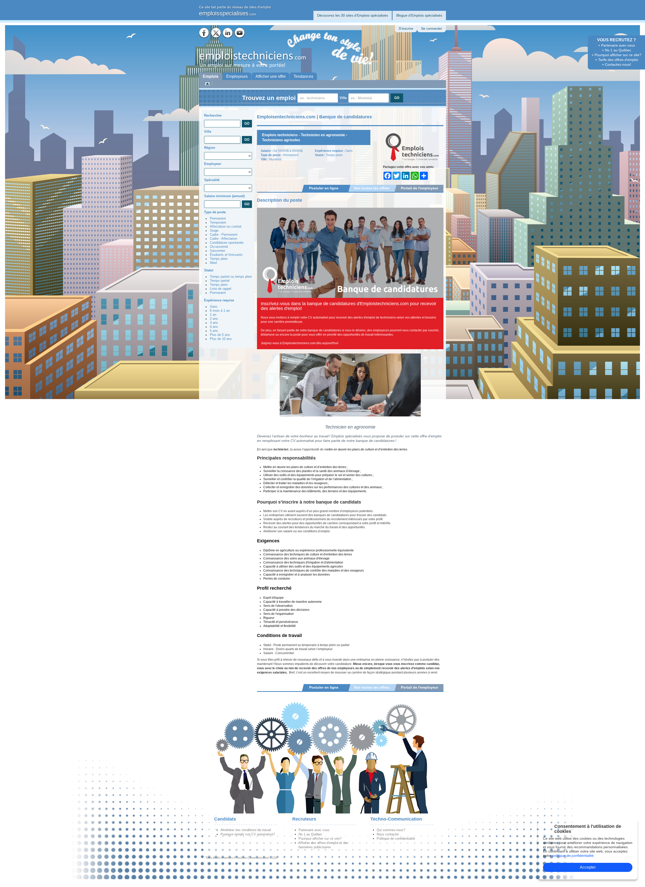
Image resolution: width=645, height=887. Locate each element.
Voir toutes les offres (372, 188)
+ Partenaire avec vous (616, 45)
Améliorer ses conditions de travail (245, 830)
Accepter (588, 867)
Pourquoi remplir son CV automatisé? (247, 834)
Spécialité (211, 180)
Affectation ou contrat (225, 226)
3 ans (214, 323)
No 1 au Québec (310, 834)
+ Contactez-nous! (616, 64)
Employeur (212, 164)
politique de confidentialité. (573, 856)
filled (213, 263)
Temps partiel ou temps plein (231, 276)
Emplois (210, 76)
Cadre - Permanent (223, 234)
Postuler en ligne (323, 188)
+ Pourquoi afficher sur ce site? (616, 55)
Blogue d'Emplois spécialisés (419, 15)
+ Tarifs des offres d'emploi (616, 60)
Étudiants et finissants (226, 255)
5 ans (214, 331)
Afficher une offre (270, 76)
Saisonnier (217, 251)
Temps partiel (220, 280)
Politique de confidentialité (396, 838)
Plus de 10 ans (221, 339)
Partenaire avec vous (314, 830)
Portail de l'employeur (419, 188)
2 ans (214, 319)
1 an (213, 314)
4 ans (214, 327)
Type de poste (215, 212)
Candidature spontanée (226, 242)
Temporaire (218, 222)
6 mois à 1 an (220, 310)
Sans (213, 306)
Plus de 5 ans (220, 335)
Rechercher (213, 115)
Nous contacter (388, 834)
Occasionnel (219, 247)
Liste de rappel (220, 289)
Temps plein (219, 259)
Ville (343, 98)
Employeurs (237, 76)
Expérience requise (219, 300)
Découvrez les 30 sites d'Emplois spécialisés (352, 15)
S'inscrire (406, 28)
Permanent (218, 218)
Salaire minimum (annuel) (224, 196)
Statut (208, 270)
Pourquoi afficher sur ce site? (320, 838)
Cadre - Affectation (223, 238)
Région (209, 148)
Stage (214, 230)
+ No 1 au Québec (616, 50)
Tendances (303, 76)
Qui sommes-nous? (391, 830)
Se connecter (431, 28)
